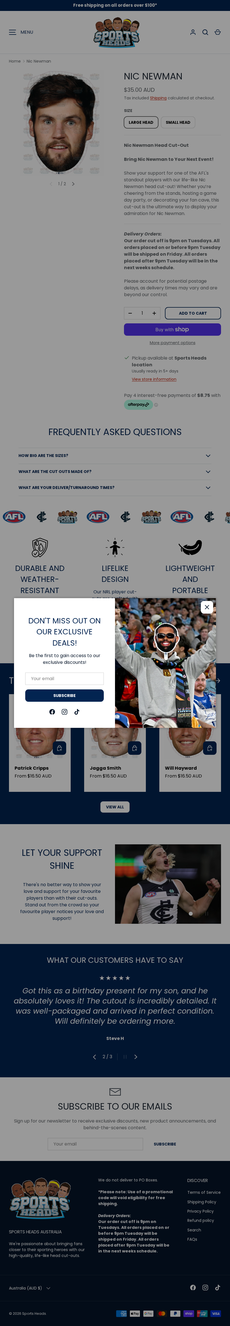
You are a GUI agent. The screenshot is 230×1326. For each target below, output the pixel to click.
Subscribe (64, 695)
